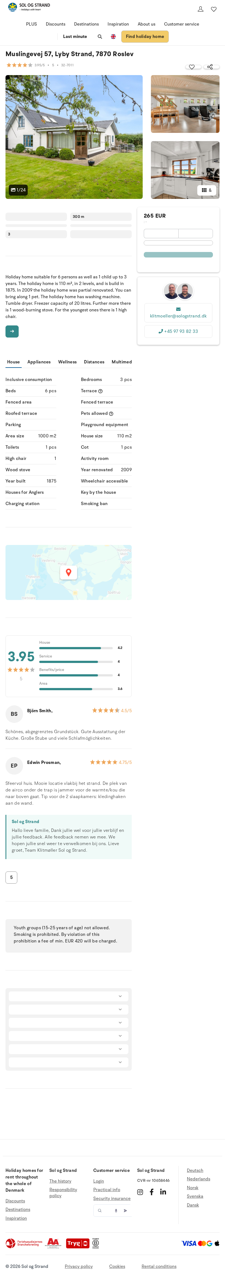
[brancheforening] (24, 1247)
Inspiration (118, 24)
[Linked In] (163, 1192)
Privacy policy (79, 1266)
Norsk (192, 1188)
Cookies (117, 1266)
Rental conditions (159, 1266)
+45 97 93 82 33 (181, 331)
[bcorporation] (97, 1247)
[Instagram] (140, 1192)
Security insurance (112, 1199)
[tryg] (79, 1247)
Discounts (55, 24)
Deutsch (195, 1171)
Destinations (86, 24)
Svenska (195, 1196)
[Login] (200, 9)
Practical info (106, 1190)
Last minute (75, 37)
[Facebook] (152, 1192)
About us (146, 24)
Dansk (193, 1205)
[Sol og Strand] (29, 8)
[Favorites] (214, 9)
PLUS (31, 24)
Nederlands (198, 1179)
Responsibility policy (63, 1193)
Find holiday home (145, 37)
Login (98, 1181)
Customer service (181, 24)
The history (60, 1181)
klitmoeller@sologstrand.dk (178, 316)
